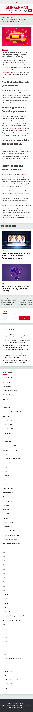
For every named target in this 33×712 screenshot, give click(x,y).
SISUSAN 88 (7, 382)
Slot (4, 552)
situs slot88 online (8, 527)
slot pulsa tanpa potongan (11, 535)
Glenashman (17, 7)
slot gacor (6, 454)
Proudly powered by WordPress (12, 705)
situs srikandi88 (8, 420)
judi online (6, 476)
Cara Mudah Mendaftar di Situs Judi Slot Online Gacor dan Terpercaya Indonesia (16, 255)
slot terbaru (6, 403)
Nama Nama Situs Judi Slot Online (13, 412)
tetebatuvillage (7, 612)
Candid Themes (19, 707)
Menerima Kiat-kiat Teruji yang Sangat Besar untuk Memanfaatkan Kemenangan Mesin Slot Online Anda (17, 348)
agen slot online (8, 399)
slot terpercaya (7, 650)
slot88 (5, 629)
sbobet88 (6, 505)
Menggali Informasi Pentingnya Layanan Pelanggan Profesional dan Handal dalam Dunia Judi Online (17, 355)
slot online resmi (8, 501)
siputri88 (5, 595)
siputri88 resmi (7, 671)
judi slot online (7, 463)
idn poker (6, 510)
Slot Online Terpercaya (10, 450)
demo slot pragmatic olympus (12, 544)
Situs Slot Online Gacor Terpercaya (14, 395)
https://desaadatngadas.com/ (12, 620)
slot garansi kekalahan (10, 531)
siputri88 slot (7, 433)
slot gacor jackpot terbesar (11, 459)
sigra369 (5, 688)
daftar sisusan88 (8, 497)
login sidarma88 (8, 488)
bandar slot (6, 408)
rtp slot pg (6, 624)
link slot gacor (7, 416)
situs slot (5, 654)
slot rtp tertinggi (8, 522)
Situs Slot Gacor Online (10, 391)
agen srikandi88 (8, 429)
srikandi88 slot (7, 425)
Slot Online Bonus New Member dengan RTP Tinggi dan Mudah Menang (16, 288)
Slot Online (5, 49)
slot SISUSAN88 (8, 378)
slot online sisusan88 (9, 446)
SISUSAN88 (18, 128)
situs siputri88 (7, 437)
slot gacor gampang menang (12, 658)
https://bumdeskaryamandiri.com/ (13, 616)
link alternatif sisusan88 (10, 680)
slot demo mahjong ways (11, 539)
